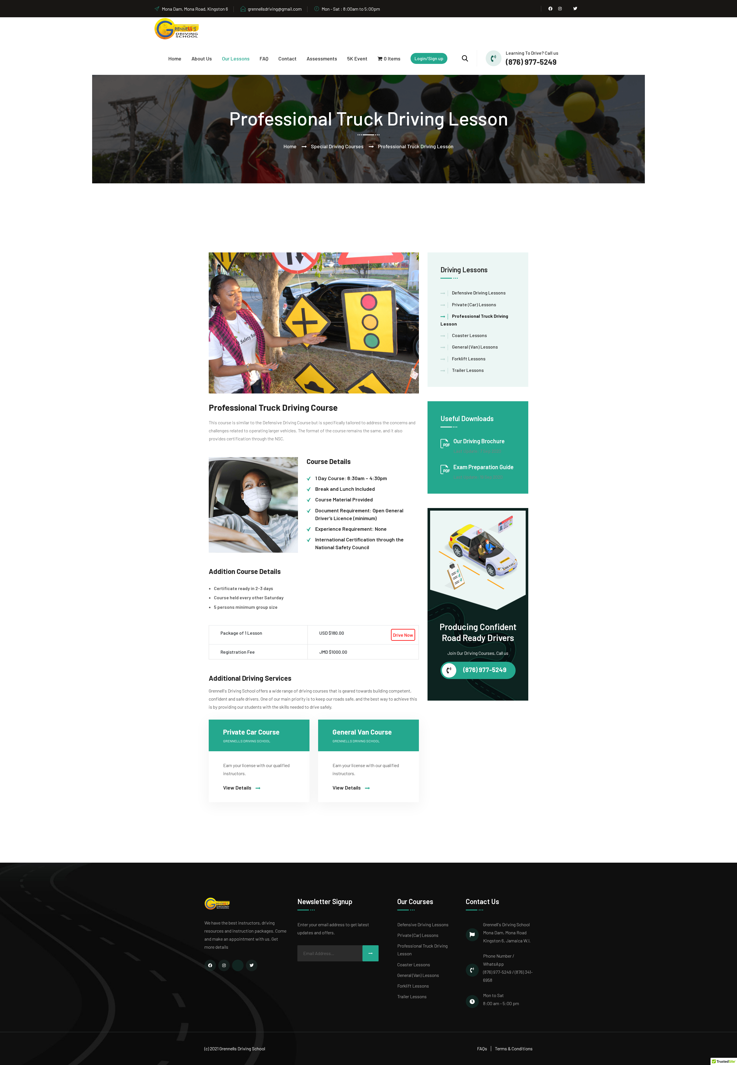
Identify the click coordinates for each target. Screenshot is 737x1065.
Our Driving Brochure (479, 441)
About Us (201, 58)
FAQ (264, 58)
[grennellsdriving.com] (177, 28)
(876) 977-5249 (531, 61)
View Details (237, 787)
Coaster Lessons (469, 335)
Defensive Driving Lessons (479, 292)
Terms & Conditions (514, 1048)
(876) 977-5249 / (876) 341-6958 (508, 976)
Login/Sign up (429, 58)
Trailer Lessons (468, 370)
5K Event (357, 58)
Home (174, 58)
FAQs (482, 1048)
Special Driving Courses (337, 146)
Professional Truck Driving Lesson (422, 949)
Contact (287, 58)
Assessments (322, 58)
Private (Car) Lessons (474, 304)
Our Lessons (236, 58)
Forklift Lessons (468, 358)
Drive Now (403, 635)
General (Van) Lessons (475, 346)
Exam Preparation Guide (483, 466)
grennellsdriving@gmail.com (275, 9)
